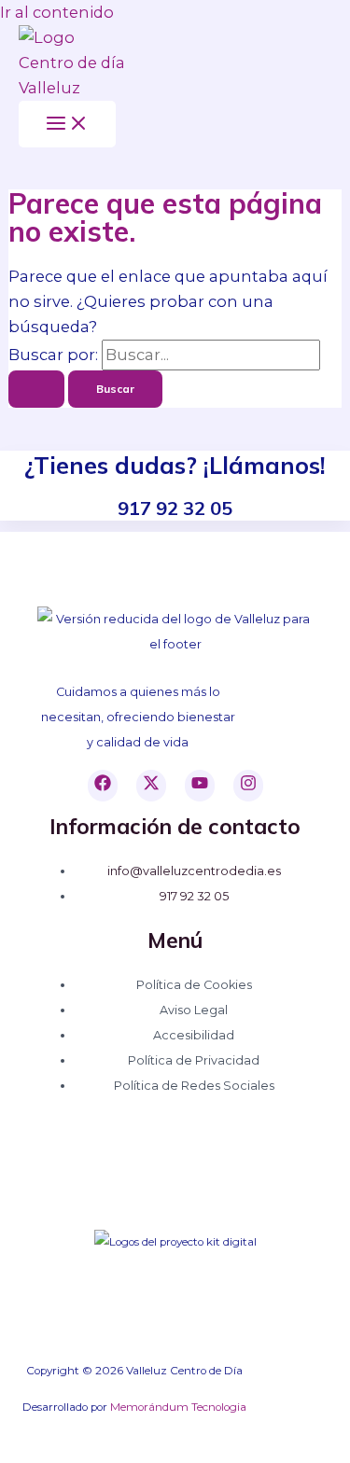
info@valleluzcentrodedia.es (194, 871)
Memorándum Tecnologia (178, 1407)
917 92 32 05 (194, 896)
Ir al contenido (57, 12)
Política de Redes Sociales (194, 1086)
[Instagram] (248, 785)
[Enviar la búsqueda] (36, 389)
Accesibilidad (193, 1035)
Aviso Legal (194, 1010)
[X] (151, 785)
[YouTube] (200, 785)
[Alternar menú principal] (67, 124)
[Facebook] (103, 785)
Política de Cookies (194, 985)
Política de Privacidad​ (193, 1060)
